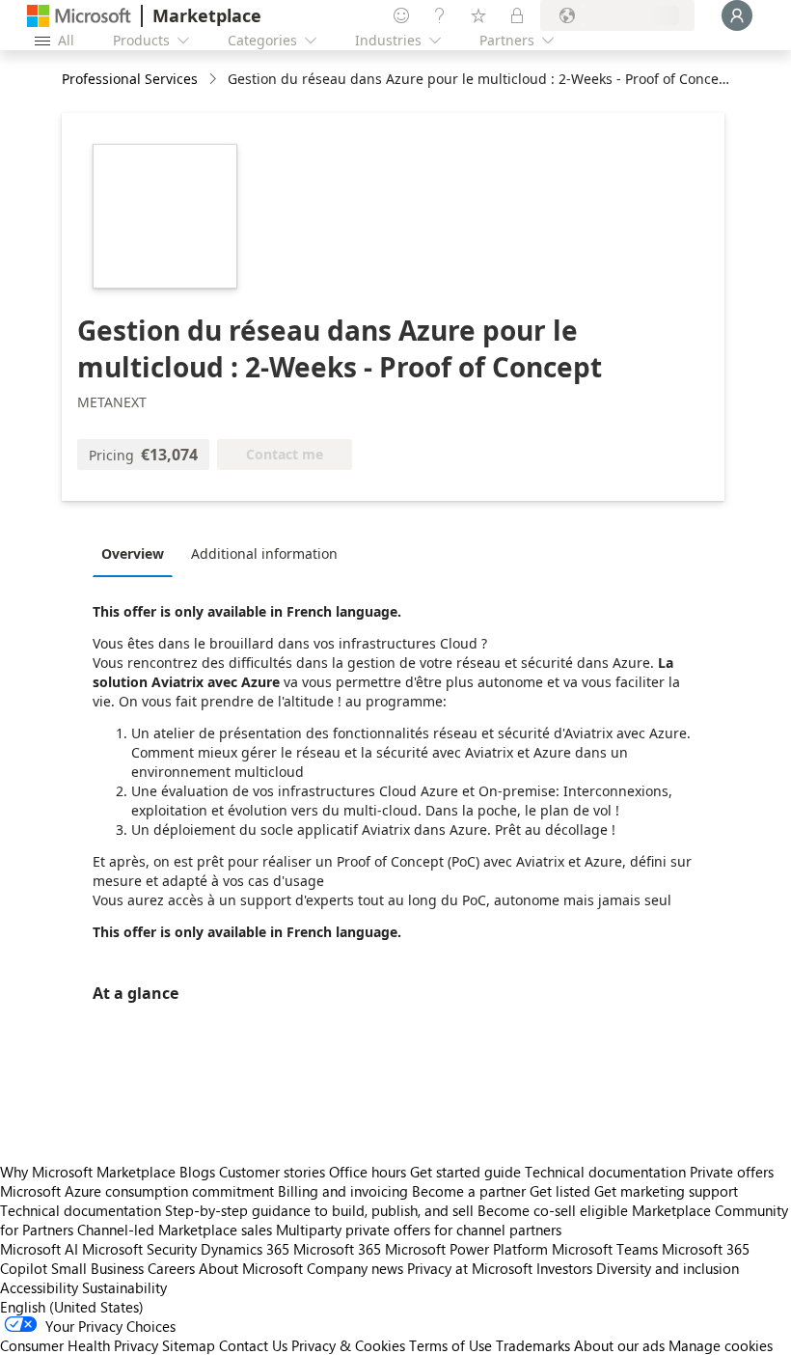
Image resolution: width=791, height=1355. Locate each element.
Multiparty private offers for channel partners (418, 1229)
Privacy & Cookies (348, 1345)
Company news (355, 1268)
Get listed (560, 1191)
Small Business (97, 1268)
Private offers (732, 1171)
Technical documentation (605, 1171)
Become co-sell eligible (552, 1210)
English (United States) (72, 1306)
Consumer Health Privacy (79, 1345)
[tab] (137, 553)
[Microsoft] (79, 16)
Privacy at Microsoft (469, 1268)
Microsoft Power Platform (466, 1248)
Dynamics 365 (245, 1248)
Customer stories (272, 1171)
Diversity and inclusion (667, 1268)
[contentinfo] (214, 79)
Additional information (264, 553)
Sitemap (188, 1345)
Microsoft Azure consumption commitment (139, 1191)
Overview (132, 553)
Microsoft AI (39, 1248)
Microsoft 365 (337, 1248)
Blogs (197, 1171)
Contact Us (253, 1345)
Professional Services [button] (130, 78)
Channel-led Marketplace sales (174, 1229)
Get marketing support (666, 1191)
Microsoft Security (139, 1248)
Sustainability (124, 1287)
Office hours (367, 1171)
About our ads (619, 1345)
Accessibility (39, 1287)
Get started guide (465, 1171)
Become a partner (469, 1191)
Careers (171, 1268)
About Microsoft (251, 1268)
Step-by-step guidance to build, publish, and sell (319, 1210)
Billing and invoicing (343, 1191)
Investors (564, 1268)
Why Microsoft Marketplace (88, 1171)
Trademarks (533, 1345)
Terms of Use (450, 1345)
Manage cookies (720, 1345)
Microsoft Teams (605, 1248)
